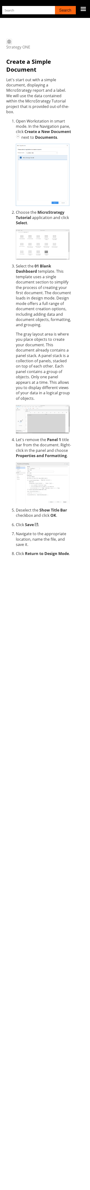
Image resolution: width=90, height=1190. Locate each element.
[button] (65, 10)
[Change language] (9, 41)
